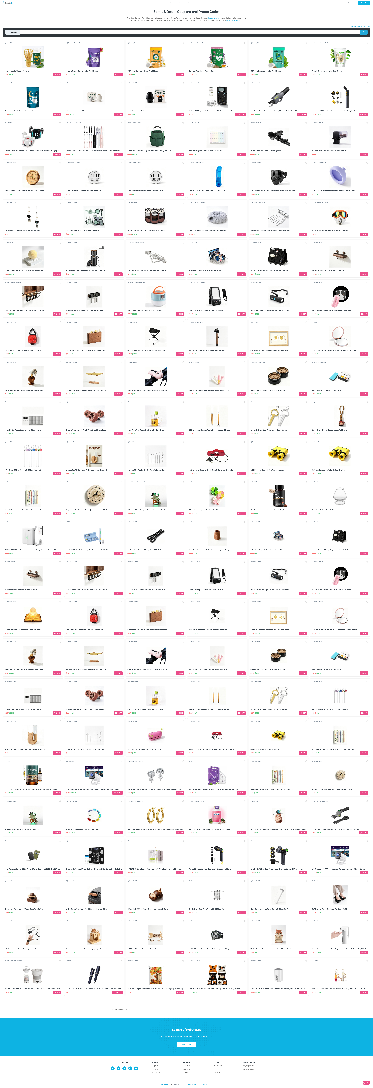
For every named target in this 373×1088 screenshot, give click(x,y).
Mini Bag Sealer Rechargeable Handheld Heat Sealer (145, 749)
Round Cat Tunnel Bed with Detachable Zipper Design (207, 230)
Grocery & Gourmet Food (75, 43)
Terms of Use (191, 1084)
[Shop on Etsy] (221, 1011)
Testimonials (217, 1066)
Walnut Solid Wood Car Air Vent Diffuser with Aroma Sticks (86, 909)
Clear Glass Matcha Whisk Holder (323, 510)
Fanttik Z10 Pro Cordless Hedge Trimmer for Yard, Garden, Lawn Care (336, 829)
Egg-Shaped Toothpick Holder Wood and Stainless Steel (24, 390)
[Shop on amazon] (178, 1011)
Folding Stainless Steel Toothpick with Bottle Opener (268, 430)
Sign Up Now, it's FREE (234, 20)
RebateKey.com (213, 18)
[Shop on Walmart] (156, 1011)
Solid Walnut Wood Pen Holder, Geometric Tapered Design (209, 550)
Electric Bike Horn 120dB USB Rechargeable (265, 151)
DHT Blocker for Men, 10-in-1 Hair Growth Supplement (269, 510)
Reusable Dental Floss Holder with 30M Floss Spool (207, 191)
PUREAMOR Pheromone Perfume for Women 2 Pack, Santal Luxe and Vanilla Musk (341, 989)
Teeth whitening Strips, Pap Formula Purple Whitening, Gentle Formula (213, 789)
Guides (217, 1072)
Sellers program (248, 1069)
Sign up (155, 1066)
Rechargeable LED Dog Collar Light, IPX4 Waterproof (23, 350)
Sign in (155, 1069)
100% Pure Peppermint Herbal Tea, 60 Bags (265, 71)
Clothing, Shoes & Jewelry (136, 242)
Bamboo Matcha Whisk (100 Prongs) (17, 71)
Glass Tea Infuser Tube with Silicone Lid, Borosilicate (145, 430)
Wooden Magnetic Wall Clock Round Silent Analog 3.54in (24, 191)
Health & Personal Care (74, 122)
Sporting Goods (256, 122)
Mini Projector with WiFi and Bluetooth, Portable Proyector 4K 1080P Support (93, 789)
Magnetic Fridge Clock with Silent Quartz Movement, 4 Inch (86, 510)
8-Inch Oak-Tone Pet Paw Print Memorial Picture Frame (269, 350)
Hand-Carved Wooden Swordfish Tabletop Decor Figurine (86, 390)
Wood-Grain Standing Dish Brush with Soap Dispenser (207, 350)
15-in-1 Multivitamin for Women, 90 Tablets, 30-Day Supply (209, 829)
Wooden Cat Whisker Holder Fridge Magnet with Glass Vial (86, 470)
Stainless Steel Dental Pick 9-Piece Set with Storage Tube (270, 230)
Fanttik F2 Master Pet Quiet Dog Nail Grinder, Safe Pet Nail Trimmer (89, 550)
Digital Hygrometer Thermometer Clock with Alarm (83, 191)
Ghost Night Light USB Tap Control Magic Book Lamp (23, 630)
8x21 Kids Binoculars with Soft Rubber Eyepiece (267, 470)
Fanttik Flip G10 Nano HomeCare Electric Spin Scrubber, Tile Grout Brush (337, 111)
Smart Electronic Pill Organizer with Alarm (326, 390)
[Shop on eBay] (199, 1011)
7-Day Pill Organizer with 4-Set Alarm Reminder (82, 829)
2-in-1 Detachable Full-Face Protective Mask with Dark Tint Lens (272, 191)
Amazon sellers (155, 1072)
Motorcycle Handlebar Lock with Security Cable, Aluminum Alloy (211, 470)
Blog (186, 1072)
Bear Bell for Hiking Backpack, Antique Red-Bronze (329, 430)
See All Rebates (355, 26)
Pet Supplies (255, 322)
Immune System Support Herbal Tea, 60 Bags (82, 71)
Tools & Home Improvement (321, 83)
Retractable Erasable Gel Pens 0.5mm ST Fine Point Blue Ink (26, 510)
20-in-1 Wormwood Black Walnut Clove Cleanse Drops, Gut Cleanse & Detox (31, 789)
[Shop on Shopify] (242, 1011)
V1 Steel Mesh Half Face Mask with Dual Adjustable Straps (209, 949)
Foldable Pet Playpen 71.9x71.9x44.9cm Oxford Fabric (146, 230)
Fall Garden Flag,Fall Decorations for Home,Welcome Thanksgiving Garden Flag (155, 989)
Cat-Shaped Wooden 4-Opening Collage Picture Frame (146, 949)
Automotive (71, 402)
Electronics (9, 122)
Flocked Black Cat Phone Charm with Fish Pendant (22, 230)
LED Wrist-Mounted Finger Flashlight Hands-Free (22, 949)
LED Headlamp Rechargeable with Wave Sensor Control (269, 310)
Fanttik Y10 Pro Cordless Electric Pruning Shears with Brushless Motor (274, 111)
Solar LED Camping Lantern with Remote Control (206, 310)
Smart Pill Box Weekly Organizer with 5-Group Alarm (23, 430)
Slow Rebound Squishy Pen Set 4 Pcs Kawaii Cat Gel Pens (209, 390)
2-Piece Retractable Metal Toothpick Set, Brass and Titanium (210, 430)
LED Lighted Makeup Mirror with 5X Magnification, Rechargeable (334, 350)
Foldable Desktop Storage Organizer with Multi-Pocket (269, 270)
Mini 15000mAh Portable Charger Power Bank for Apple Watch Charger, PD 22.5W (279, 829)
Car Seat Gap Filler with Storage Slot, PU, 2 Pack (144, 550)
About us (186, 1066)
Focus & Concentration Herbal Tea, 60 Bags (327, 71)
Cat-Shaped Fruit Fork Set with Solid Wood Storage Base (85, 350)
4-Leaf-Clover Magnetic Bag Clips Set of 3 (203, 510)
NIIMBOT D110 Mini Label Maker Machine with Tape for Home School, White (31, 550)
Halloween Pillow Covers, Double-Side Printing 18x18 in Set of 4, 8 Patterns (215, 989)
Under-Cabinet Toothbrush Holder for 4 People (328, 270)
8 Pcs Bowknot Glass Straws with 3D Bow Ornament (23, 470)
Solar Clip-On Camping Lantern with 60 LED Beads (144, 310)
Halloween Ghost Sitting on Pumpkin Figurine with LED (146, 510)
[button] (60, 43)
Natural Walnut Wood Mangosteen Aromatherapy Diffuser (147, 909)
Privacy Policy (202, 1084)
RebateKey (165, 1084)
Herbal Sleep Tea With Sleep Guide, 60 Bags (20, 111)
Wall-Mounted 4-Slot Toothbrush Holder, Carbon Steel (84, 310)
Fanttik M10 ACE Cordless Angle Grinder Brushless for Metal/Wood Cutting (276, 869)
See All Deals (366, 26)
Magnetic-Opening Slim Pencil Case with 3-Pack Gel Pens (270, 909)
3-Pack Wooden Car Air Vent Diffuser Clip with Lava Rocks (86, 430)
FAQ (179, 3)
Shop (172, 3)
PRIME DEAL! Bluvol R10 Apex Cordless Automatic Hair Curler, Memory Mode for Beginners (98, 989)
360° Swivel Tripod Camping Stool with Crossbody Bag (146, 350)
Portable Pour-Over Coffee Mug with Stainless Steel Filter (86, 270)
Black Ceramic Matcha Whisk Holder (140, 111)
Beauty (316, 322)
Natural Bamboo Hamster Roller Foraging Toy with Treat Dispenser (89, 949)
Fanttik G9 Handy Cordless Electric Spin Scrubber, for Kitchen (210, 869)
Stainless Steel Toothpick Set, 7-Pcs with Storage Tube (146, 470)
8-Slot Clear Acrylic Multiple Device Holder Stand (206, 270)
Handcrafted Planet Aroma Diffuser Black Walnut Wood (24, 909)
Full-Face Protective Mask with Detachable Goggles (330, 230)
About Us (187, 3)
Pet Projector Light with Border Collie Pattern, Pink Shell (331, 310)
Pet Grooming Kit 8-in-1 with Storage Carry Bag (82, 230)
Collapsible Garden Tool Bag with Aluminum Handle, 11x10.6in (149, 151)
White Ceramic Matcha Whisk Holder (79, 111)
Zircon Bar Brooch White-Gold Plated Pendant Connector (147, 270)
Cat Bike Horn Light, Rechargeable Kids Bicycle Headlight (147, 390)
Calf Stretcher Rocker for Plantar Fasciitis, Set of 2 (329, 909)
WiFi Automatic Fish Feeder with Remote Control (329, 151)
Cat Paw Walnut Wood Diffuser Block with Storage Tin (269, 390)
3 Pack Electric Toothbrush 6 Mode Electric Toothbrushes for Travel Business (93, 151)
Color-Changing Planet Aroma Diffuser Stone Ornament (24, 270)
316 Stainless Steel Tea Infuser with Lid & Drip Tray (207, 909)
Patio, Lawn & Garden (258, 83)
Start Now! (186, 1044)
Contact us (186, 1069)
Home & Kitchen (11, 43)
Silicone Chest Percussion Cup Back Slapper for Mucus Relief (333, 191)
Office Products (195, 83)
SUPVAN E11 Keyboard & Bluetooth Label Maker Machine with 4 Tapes (213, 111)
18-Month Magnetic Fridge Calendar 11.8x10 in (205, 151)
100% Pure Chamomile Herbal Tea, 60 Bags (142, 71)
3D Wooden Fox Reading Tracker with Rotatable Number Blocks (272, 949)
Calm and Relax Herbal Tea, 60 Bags (201, 71)
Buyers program (248, 1066)
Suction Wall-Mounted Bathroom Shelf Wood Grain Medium (25, 310)
